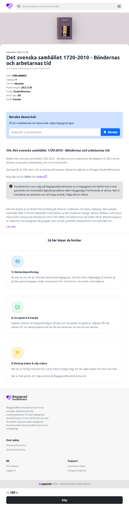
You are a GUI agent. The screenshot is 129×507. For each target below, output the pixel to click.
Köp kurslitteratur (16, 445)
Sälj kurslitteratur (16, 449)
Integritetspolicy (77, 470)
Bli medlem (12, 466)
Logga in (11, 470)
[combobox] (69, 6)
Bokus (40, 176)
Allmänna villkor (77, 466)
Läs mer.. (11, 226)
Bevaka (112, 132)
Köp (64, 500)
